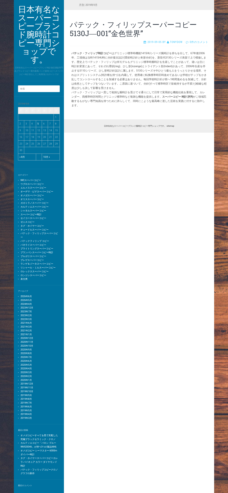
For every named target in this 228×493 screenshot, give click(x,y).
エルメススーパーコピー (33, 187)
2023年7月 (26, 311)
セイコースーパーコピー (33, 218)
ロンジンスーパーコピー (33, 275)
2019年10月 (27, 391)
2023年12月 (27, 307)
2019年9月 (26, 395)
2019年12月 (27, 383)
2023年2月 (26, 315)
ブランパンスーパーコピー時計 (37, 252)
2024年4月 (26, 304)
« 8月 (22, 157)
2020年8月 (26, 353)
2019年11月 (27, 387)
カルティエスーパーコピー (35, 206)
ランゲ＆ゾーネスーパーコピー (37, 263)
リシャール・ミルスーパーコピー (38, 267)
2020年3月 (26, 372)
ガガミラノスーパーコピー (35, 203)
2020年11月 (27, 342)
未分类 (24, 279)
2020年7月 (26, 357)
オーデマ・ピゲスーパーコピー (37, 191)
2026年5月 (26, 300)
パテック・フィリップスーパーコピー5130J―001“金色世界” (133, 29)
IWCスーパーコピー (31, 180)
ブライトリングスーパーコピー (37, 248)
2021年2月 (26, 330)
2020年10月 (27, 345)
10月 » (46, 157)
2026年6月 (26, 296)
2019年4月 (26, 414)
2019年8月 (26, 399)
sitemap (170, 126)
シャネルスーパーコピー (33, 210)
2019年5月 (26, 410)
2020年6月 (26, 361)
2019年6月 (26, 406)
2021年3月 (26, 326)
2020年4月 (26, 368)
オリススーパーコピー (32, 199)
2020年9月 (26, 349)
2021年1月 (26, 334)
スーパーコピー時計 (31, 214)
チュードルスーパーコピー (35, 229)
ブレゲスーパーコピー (32, 260)
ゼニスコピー (28, 222)
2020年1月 (26, 380)
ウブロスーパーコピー (32, 184)
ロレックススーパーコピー (35, 271)
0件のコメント (199, 42)
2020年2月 (26, 376)
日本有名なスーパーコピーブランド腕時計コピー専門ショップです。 (135, 126)
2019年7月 (26, 402)
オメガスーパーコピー (32, 195)
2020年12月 (27, 338)
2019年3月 (26, 418)
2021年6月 (26, 323)
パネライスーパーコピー (33, 244)
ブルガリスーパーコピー (33, 256)
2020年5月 (26, 364)
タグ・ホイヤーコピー (32, 225)
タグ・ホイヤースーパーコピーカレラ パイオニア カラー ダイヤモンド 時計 (39, 462)
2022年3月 (26, 319)
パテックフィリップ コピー (35, 241)
